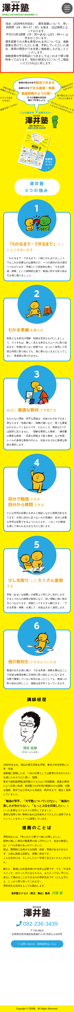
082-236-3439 (40, 924)
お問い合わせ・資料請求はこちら (38, 944)
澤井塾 (32, 1008)
